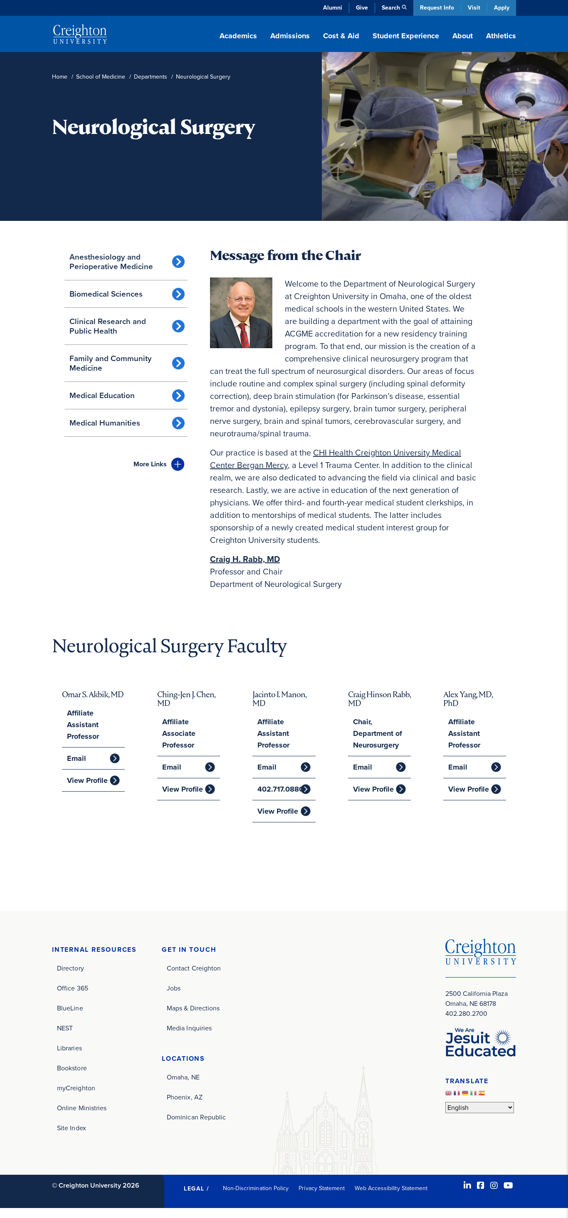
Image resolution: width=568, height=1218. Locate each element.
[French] (458, 1095)
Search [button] (391, 7)
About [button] (462, 36)
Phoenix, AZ (185, 1097)
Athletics (501, 36)
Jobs (173, 988)
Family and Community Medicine (110, 363)
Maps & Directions (193, 1008)
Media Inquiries (189, 1028)
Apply (501, 7)
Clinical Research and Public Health (107, 326)
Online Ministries (81, 1108)
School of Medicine (100, 77)
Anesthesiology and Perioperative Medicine (111, 261)
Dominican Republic (196, 1117)
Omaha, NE (183, 1077)
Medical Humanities (104, 423)
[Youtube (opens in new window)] (508, 1185)
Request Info (437, 7)
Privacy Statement (322, 1188)
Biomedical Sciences (106, 294)
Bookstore (72, 1068)
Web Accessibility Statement (391, 1188)
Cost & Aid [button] (341, 36)
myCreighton (76, 1088)
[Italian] (474, 1095)
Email (76, 758)
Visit (474, 7)
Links (150, 464)
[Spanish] (483, 1095)
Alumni (332, 7)
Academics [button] (238, 36)
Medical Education (102, 395)
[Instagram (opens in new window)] (494, 1185)
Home (59, 77)
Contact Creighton (194, 968)
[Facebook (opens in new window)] (480, 1185)
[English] (449, 1095)
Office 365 (72, 988)
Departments (150, 77)
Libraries (69, 1048)
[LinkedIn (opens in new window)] (467, 1185)
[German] (466, 1095)
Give (362, 7)
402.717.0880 (280, 789)
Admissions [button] (290, 36)
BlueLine (70, 1008)
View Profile (87, 780)
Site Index (71, 1128)
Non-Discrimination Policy (256, 1188)
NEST (65, 1028)
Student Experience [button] (406, 36)
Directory (70, 968)
